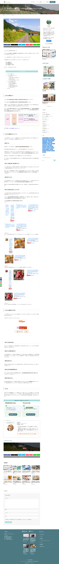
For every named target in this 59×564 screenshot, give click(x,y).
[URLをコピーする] (1, 286)
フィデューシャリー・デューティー (45, 540)
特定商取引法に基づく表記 (31, 561)
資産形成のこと (46, 132)
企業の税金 (50, 142)
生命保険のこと (46, 128)
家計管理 (10, 10)
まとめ (9, 88)
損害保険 (44, 147)
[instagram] (48, 43)
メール (6, 512)
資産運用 (44, 152)
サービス (41, 536)
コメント (6, 498)
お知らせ (45, 112)
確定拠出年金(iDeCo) (46, 149)
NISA (44, 139)
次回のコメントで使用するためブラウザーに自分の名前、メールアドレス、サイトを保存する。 (19, 519)
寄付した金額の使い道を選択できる (14, 77)
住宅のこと (44, 143)
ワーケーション (45, 142)
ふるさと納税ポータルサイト (13, 128)
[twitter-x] (47, 43)
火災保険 (52, 147)
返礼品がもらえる (12, 78)
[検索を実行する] (54, 160)
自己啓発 (52, 150)
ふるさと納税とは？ (11, 73)
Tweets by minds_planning (46, 157)
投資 (48, 146)
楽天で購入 (12, 221)
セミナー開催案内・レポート (48, 116)
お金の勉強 (48, 139)
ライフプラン (45, 140)
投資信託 (51, 146)
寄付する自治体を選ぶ (13, 82)
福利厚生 (51, 149)
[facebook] (45, 43)
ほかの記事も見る (49, 106)
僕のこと (45, 123)
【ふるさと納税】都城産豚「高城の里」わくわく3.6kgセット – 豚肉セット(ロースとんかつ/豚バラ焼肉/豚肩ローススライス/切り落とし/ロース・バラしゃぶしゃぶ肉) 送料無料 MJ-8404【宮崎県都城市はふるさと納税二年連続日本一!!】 (12, 211)
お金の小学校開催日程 (47, 114)
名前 (6, 509)
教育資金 (48, 147)
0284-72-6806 (8, 537)
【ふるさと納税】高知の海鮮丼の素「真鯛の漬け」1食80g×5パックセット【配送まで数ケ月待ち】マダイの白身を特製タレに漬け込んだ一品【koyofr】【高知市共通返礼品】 (10, 243)
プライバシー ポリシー (24, 561)
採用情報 (41, 544)
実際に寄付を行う (12, 84)
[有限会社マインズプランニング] (7, 2)
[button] (7, 44)
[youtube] (51, 43)
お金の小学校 (53, 139)
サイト (6, 516)
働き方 (48, 143)
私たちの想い (42, 534)
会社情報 (41, 538)
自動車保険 (48, 150)
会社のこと (48, 40)
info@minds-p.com (9, 539)
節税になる (11, 76)
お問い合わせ (42, 546)
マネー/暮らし (6, 10)
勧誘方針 (37, 561)
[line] (50, 43)
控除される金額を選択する (13, 83)
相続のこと (45, 130)
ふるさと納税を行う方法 (12, 81)
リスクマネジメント (51, 140)
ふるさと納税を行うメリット (12, 75)
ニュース (41, 542)
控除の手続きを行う (12, 87)
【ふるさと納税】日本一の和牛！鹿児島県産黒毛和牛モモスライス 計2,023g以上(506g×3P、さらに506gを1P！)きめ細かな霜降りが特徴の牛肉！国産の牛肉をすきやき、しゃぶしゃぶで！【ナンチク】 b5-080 (10, 277)
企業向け (45, 121)
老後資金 (44, 150)
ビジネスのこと (46, 117)
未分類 (44, 126)
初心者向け (53, 143)
